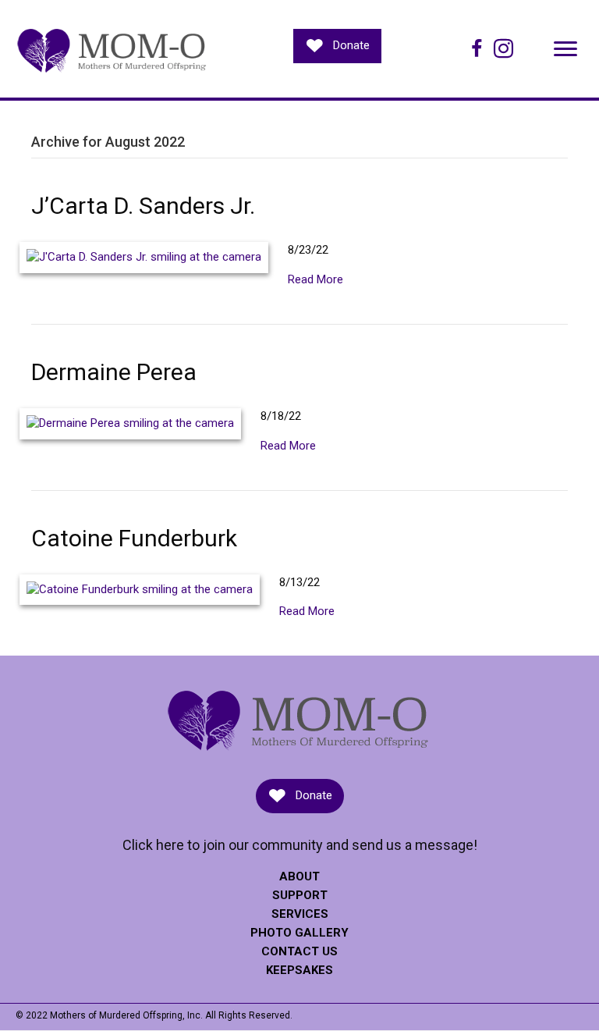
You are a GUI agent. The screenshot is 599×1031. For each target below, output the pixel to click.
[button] (337, 46)
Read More (315, 279)
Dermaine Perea (114, 372)
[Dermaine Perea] (130, 423)
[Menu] (565, 49)
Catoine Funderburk (134, 538)
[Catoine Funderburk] (139, 589)
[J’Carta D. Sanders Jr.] (143, 257)
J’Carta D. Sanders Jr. (143, 205)
